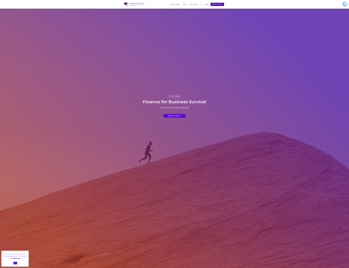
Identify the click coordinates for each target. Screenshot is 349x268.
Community (194, 4)
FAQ (184, 4)
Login (206, 4)
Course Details (175, 4)
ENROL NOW (217, 4)
